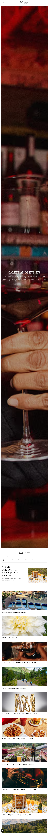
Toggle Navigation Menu (3, 2)
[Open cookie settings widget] (2, 830)
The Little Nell (24, 2)
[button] (6, 557)
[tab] (21, 553)
